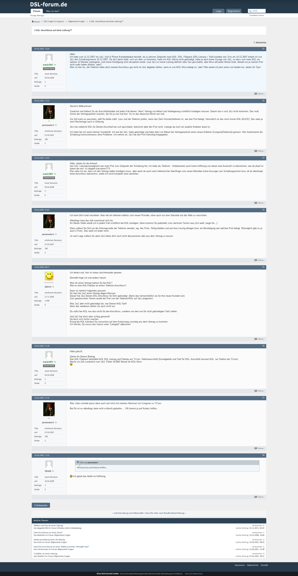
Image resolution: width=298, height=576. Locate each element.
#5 (263, 267)
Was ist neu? (52, 11)
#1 (263, 49)
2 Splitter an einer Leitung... (46, 554)
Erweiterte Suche (257, 15)
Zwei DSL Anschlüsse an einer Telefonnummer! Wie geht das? (61, 547)
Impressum (240, 565)
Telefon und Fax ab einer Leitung (48, 525)
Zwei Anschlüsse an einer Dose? (48, 533)
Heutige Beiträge (37, 15)
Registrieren (234, 11)
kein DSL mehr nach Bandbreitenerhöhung (165, 513)
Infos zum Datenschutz (193, 574)
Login (218, 11)
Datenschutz (252, 565)
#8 (263, 455)
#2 (263, 101)
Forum (36, 11)
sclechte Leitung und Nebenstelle (128, 513)
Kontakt (264, 565)
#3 (263, 158)
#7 (263, 398)
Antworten (40, 505)
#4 (263, 210)
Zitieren (261, 94)
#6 (263, 346)
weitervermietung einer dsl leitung (49, 540)
